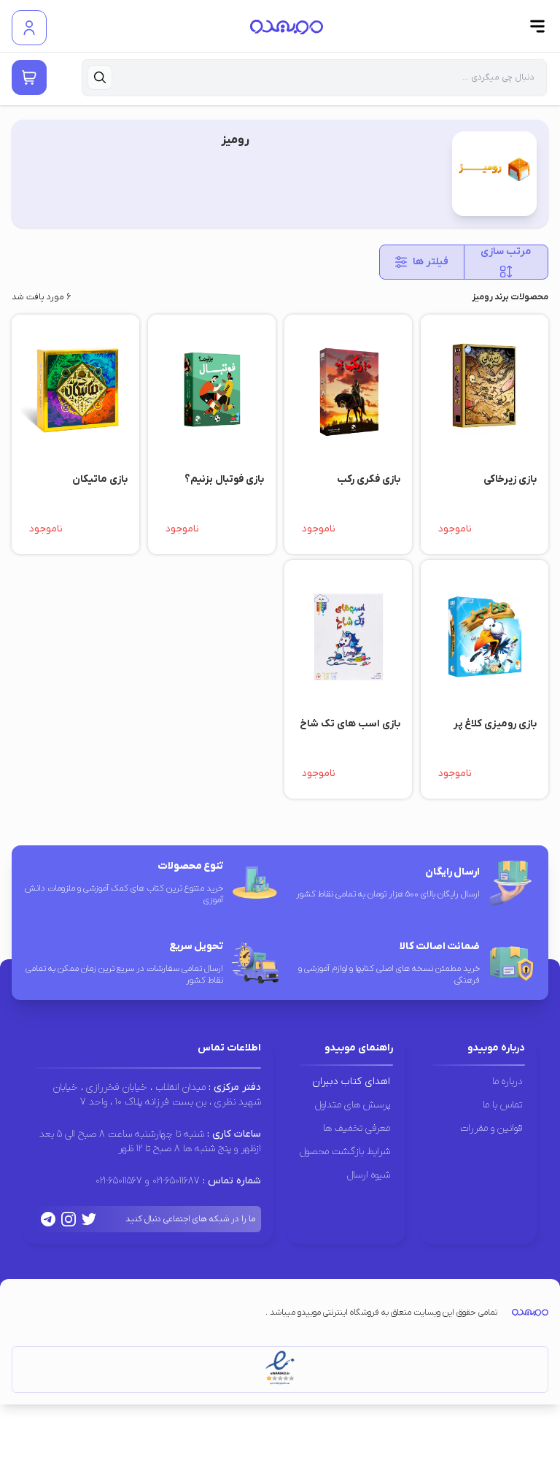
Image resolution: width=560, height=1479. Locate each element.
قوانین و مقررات (491, 1128)
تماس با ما (502, 1105)
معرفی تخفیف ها (356, 1128)
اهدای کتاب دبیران (351, 1081)
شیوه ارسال (368, 1175)
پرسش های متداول (352, 1105)
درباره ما (507, 1081)
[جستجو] (100, 77)
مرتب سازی (506, 251)
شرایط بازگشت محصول (345, 1152)
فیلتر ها (430, 262)
